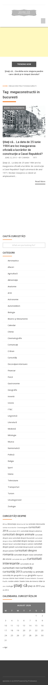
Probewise (32, 681)
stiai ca (42, 581)
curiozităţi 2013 (12, 571)
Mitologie (12, 435)
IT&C (10, 409)
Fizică (10, 377)
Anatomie (12, 286)
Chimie (11, 331)
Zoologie (12, 506)
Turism (11, 493)
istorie (11, 578)
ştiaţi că (20, 585)
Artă (10, 293)
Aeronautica (13, 260)
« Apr (5, 647)
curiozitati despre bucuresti (23, 538)
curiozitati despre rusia (23, 554)
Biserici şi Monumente (14, 108)
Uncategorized (14, 500)
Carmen (25, 158)
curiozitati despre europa (23, 541)
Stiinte (10, 474)
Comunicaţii (13, 344)
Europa (24, 575)
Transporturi (13, 487)
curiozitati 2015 (14, 531)
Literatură (12, 422)
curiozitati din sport (19, 559)
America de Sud (22, 524)
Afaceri (11, 267)
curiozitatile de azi (27, 564)
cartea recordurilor (10, 527)
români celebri (13, 581)
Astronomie (13, 299)
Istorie (11, 402)
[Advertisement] (24, 42)
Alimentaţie (13, 280)
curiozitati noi (11, 568)
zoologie (9, 586)
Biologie (11, 312)
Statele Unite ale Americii (29, 581)
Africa (5, 524)
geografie (32, 575)
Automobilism (14, 305)
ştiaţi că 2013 (34, 586)
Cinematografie (15, 338)
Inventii (11, 396)
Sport (10, 467)
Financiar (12, 370)
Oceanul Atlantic (30, 578)
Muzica (11, 441)
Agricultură (12, 273)
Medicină (12, 428)
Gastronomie (14, 383)
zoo (4, 586)
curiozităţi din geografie (12, 575)
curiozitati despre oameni (23, 544)
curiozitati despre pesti (24, 547)
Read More (40, 181)
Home (5, 86)
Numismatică (13, 448)
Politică (11, 454)
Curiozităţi (12, 357)
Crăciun (11, 351)
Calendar (12, 325)
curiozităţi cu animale (32, 571)
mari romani (19, 578)
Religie (11, 461)
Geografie (12, 390)
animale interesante (37, 524)
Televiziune (13, 480)
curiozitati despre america (31, 531)
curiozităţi (26, 568)
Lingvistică (12, 415)
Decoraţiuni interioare (17, 364)
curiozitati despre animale (18, 534)
